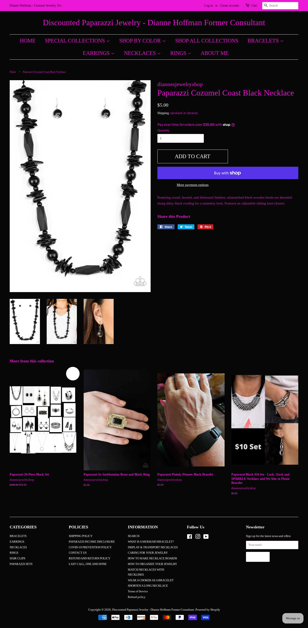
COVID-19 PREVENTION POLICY (90, 547)
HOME (28, 41)
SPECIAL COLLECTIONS (75, 41)
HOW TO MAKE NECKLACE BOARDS (152, 558)
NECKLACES (140, 53)
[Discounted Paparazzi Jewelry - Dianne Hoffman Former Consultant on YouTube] (206, 537)
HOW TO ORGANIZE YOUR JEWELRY (152, 564)
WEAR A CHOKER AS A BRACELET (151, 580)
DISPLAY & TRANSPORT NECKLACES (153, 547)
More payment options (193, 185)
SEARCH (133, 536)
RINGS (179, 53)
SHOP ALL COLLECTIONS (206, 41)
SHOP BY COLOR (140, 41)
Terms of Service (138, 591)
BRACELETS (264, 41)
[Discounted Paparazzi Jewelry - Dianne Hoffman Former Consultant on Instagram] (197, 537)
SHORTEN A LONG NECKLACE (148, 585)
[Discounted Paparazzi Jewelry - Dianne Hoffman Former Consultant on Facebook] (189, 537)
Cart (254, 5)
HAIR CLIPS (17, 558)
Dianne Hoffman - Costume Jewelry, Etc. (36, 5)
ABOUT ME (215, 53)
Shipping (163, 113)
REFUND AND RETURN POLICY (89, 558)
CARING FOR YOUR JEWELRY (148, 552)
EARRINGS (97, 53)
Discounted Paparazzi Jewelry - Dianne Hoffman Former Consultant (154, 22)
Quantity (163, 130)
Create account (229, 5)
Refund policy (136, 597)
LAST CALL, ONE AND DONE (88, 564)
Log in (208, 5)
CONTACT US (78, 552)
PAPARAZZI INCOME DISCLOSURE (92, 541)
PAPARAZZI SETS (21, 564)
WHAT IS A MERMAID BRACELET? (151, 541)
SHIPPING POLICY (80, 536)
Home (13, 71)
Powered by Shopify (207, 609)
